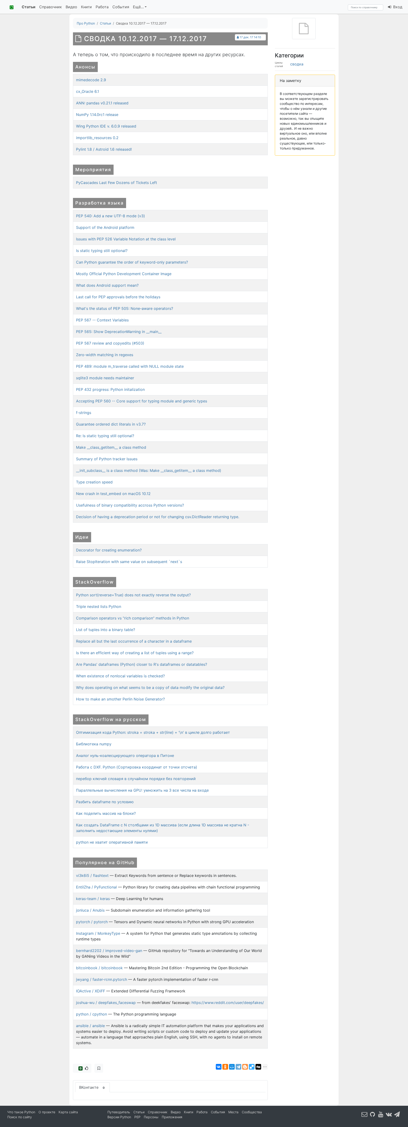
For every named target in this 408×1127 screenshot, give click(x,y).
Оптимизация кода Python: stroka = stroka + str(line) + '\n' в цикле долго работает (153, 732)
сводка (296, 64)
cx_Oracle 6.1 (87, 91)
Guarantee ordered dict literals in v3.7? (111, 424)
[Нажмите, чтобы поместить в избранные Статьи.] (98, 1068)
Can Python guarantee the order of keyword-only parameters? (132, 262)
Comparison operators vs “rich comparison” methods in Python (132, 618)
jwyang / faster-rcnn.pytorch (101, 979)
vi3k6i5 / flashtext (92, 875)
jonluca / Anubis (90, 910)
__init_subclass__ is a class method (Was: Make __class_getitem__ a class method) (148, 470)
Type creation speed (94, 482)
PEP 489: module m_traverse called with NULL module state (130, 366)
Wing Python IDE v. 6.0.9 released (106, 126)
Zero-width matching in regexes (104, 354)
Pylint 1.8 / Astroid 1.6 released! (104, 149)
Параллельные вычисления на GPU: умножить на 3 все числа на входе (142, 790)
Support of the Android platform (105, 227)
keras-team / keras (93, 898)
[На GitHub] (372, 1114)
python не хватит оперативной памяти (112, 842)
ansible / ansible (90, 1025)
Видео (71, 6)
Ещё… (138, 6)
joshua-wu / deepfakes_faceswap (106, 1002)
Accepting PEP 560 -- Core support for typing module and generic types (141, 401)
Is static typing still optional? (102, 250)
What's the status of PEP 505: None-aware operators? (124, 308)
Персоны (151, 1117)
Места (233, 1112)
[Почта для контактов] (364, 1114)
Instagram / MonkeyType (98, 933)
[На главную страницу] (10, 7)
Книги (86, 6)
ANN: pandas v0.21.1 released (102, 103)
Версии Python (119, 1117)
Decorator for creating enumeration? (109, 550)
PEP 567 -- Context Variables (102, 320)
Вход (397, 6)
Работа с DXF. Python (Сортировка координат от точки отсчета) (136, 767)
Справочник (50, 6)
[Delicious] (252, 1067)
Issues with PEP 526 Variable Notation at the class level (126, 239)
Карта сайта (68, 1112)
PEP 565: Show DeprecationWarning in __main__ (119, 331)
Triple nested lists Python (98, 606)
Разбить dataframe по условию (105, 801)
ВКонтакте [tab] (92, 1087)
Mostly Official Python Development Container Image (123, 273)
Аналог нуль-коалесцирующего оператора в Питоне (125, 755)
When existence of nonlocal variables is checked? (120, 676)
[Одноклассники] (225, 1067)
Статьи (28, 6)
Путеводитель (118, 1112)
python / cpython (91, 1014)
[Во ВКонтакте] (389, 1114)
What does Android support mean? (107, 285)
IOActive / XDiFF (90, 991)
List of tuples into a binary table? (105, 629)
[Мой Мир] (232, 1067)
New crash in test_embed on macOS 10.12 (113, 493)
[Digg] (258, 1067)
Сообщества (252, 1112)
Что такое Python (21, 1112)
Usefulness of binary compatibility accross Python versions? (130, 505)
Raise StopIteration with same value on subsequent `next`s (129, 561)
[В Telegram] (397, 1114)
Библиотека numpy (93, 744)
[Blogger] (245, 1067)
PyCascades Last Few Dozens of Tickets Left (116, 182)
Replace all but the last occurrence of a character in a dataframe (134, 641)
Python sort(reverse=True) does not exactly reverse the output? (133, 595)
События (120, 6)
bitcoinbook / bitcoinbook (99, 967)
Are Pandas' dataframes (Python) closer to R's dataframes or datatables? (141, 664)
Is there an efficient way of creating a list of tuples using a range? (135, 652)
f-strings (83, 412)
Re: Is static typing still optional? (105, 435)
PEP (137, 1117)
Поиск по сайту (19, 1117)
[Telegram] (238, 1067)
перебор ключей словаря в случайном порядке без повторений (136, 778)
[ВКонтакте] (218, 1067)
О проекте (46, 1112)
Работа (102, 6)
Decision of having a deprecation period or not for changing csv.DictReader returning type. (157, 516)
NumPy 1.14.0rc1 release (97, 114)
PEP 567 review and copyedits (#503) (110, 343)
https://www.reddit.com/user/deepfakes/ (227, 1002)
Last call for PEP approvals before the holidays (118, 297)
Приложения (172, 1117)
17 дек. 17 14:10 (250, 37)
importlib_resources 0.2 (97, 137)
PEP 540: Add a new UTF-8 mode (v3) (110, 215)
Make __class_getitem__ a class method (111, 447)
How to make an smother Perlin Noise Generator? (120, 699)
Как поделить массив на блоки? (106, 813)
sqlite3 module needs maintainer (105, 378)
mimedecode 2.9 (91, 79)
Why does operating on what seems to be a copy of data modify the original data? (150, 687)
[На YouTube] (381, 1114)
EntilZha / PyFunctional (96, 887)
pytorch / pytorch (92, 921)
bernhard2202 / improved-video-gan (109, 950)
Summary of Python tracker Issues (106, 459)
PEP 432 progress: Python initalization (110, 389)
